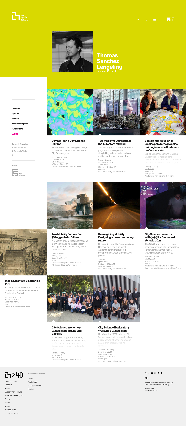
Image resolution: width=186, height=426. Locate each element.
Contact (31, 389)
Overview (16, 108)
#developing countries (166, 268)
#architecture (63, 265)
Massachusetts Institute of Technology (159, 382)
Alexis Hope (19, 306)
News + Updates (11, 381)
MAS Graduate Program (14, 395)
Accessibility (149, 388)
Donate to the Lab (151, 390)
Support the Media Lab (13, 392)
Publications (17, 128)
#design (55, 265)
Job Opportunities (35, 385)
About (7, 388)
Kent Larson (56, 166)
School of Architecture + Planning (157, 385)
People (7, 399)
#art (69, 265)
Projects (15, 118)
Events (15, 134)
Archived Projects (20, 123)
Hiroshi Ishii (9, 306)
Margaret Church (67, 166)
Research (8, 385)
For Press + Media (11, 413)
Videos (7, 406)
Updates (15, 113)
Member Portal (10, 410)
